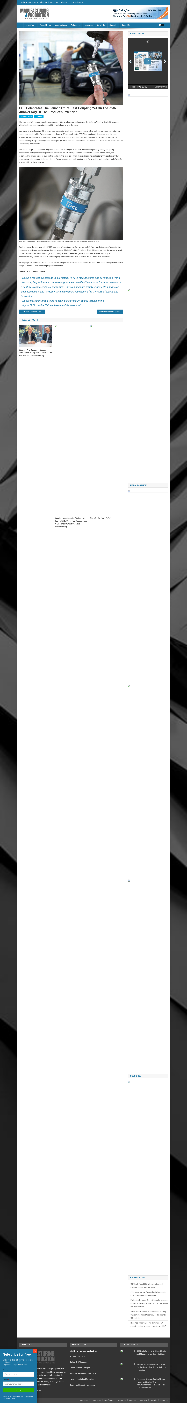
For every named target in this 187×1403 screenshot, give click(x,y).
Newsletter (101, 25)
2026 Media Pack (77, 2)
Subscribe (64, 2)
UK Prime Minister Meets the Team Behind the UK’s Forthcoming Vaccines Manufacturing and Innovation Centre (34, 312)
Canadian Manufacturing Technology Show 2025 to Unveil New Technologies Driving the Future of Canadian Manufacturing (71, 522)
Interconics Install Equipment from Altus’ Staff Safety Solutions (111, 312)
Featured (39, 117)
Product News (45, 25)
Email (6, 1380)
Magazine (89, 25)
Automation (76, 25)
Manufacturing (61, 25)
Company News (26, 117)
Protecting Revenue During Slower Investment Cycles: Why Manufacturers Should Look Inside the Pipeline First (149, 1303)
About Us (43, 2)
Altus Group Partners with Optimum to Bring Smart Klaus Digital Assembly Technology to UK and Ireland (148, 1315)
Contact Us (54, 2)
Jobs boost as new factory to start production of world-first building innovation (149, 1293)
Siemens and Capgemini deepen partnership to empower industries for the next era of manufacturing (35, 353)
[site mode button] (161, 25)
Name (6, 1370)
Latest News (30, 25)
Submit (19, 1391)
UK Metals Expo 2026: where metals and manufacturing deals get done (147, 1285)
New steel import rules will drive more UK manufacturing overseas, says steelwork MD (148, 1324)
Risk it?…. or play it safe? (100, 518)
